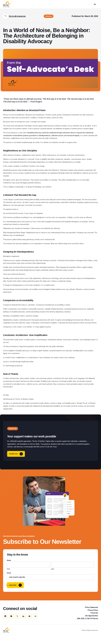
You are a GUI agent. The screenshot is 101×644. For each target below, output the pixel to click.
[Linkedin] (23, 616)
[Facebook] (5, 616)
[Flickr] (35, 616)
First (8, 569)
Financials (94, 613)
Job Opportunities (91, 616)
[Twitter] (17, 616)
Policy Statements (91, 607)
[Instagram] (11, 616)
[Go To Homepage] (7, 630)
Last (52, 569)
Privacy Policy (93, 610)
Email (9, 573)
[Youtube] (29, 616)
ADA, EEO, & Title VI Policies (87, 618)
